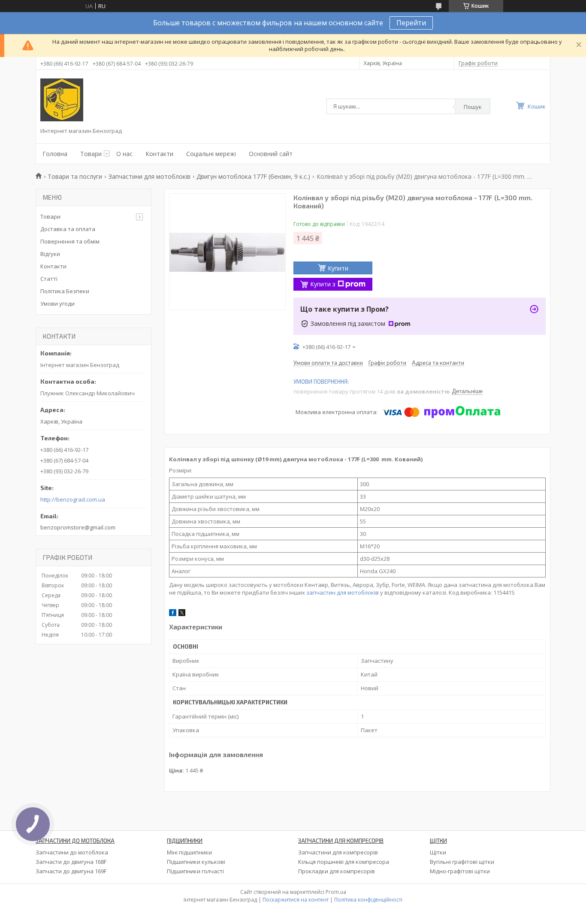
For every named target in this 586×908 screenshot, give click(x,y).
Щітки (438, 852)
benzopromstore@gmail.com (77, 527)
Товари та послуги (75, 176)
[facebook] (172, 614)
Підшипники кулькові (196, 862)
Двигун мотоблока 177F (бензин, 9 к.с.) (253, 176)
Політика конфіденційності (368, 899)
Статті (48, 279)
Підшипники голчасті (195, 871)
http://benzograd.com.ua (72, 499)
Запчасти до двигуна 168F (71, 862)
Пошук (473, 107)
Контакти (159, 154)
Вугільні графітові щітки (462, 862)
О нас (124, 154)
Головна (54, 154)
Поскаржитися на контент (296, 899)
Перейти (411, 22)
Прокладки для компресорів (336, 871)
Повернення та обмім (70, 241)
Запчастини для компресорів (338, 852)
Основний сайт (271, 154)
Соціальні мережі (211, 154)
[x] (181, 614)
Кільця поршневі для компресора (343, 862)
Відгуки (50, 254)
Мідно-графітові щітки (460, 871)
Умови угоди (57, 303)
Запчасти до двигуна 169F (71, 871)
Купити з (322, 284)
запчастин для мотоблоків (342, 592)
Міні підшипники (189, 852)
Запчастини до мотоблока (72, 852)
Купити (338, 268)
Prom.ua (336, 892)
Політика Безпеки (64, 291)
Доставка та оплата (67, 229)
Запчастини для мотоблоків (149, 176)
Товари (91, 154)
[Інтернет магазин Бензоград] (61, 99)
